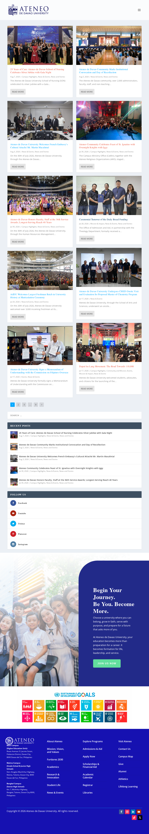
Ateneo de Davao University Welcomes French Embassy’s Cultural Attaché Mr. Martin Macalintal (39, 146)
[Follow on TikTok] (134, 817)
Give (120, 764)
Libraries (88, 792)
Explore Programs (93, 741)
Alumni (122, 771)
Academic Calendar (88, 776)
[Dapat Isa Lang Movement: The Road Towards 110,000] (109, 342)
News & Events (44, 77)
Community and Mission (116, 371)
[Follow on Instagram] (127, 811)
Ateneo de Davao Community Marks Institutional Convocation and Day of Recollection (103, 71)
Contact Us (124, 749)
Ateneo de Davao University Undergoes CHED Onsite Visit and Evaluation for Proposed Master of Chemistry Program (109, 293)
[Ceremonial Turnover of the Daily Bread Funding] (109, 195)
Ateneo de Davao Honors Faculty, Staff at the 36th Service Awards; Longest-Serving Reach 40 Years (39, 221)
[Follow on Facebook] (121, 811)
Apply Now (89, 756)
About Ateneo (54, 741)
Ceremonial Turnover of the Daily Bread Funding (103, 219)
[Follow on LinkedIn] (133, 811)
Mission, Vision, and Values (55, 750)
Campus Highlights (29, 77)
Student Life (53, 785)
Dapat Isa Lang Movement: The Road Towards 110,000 (106, 366)
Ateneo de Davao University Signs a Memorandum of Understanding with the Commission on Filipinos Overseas (39, 371)
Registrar (88, 785)
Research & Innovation (53, 776)
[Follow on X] (140, 817)
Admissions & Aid (92, 749)
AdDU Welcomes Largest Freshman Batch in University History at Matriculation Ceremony (38, 296)
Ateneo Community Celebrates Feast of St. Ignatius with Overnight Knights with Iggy (107, 146)
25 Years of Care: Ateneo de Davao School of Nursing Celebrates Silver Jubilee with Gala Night (37, 71)
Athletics (123, 779)
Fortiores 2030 (55, 759)
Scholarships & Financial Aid (91, 765)
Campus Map (125, 756)
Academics (53, 767)
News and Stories (58, 77)
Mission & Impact (97, 223)
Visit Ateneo (125, 741)
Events (24, 377)
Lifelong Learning (128, 786)
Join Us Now (106, 663)
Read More (18, 91)
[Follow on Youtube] (138, 811)
